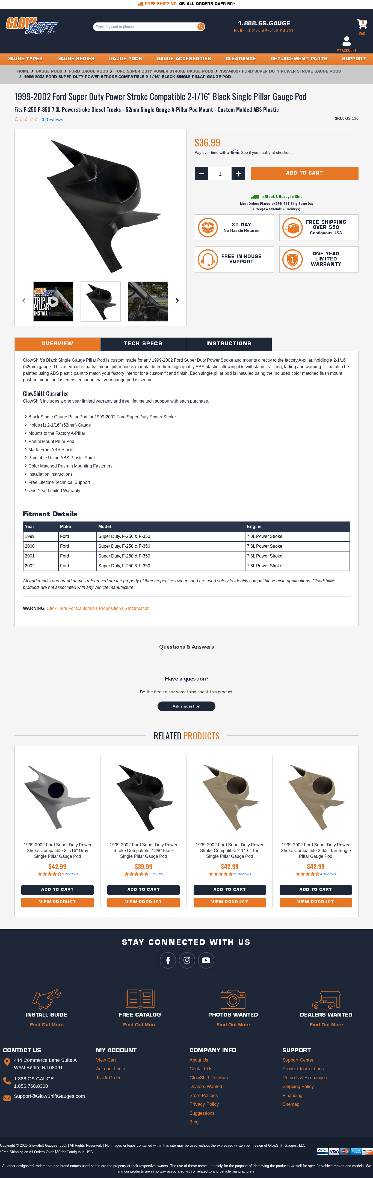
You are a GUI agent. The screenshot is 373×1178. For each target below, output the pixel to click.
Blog (194, 1122)
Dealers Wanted (206, 1086)
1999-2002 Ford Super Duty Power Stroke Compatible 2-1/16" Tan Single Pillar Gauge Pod (230, 851)
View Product (57, 902)
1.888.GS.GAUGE (264, 24)
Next (177, 302)
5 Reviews (70, 874)
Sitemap (291, 1104)
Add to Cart (57, 890)
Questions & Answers (186, 647)
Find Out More (46, 1024)
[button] (186, 706)
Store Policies (204, 1095)
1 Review (156, 874)
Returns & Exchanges (305, 1077)
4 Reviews (328, 874)
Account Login (110, 1068)
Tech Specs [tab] (143, 344)
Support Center (298, 1060)
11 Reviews (242, 874)
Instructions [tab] (229, 344)
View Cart (106, 1060)
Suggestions (202, 1113)
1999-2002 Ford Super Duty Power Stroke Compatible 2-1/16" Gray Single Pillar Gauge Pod (57, 851)
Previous (24, 302)
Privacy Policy (204, 1104)
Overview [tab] (57, 344)
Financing (292, 1095)
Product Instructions (303, 1068)
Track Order (108, 1077)
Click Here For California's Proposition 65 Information (98, 608)
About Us (199, 1060)
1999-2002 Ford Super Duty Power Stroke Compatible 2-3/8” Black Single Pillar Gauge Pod (143, 851)
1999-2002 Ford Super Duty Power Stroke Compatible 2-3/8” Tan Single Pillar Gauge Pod (316, 851)
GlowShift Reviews (209, 1077)
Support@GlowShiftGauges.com (49, 1096)
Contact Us (201, 1068)
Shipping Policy (298, 1086)
